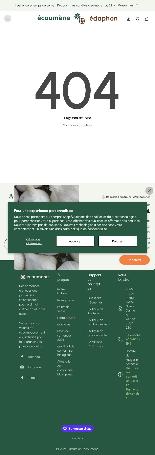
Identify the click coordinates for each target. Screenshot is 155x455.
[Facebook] (23, 356)
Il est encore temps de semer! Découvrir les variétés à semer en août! (63, 5)
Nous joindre (65, 300)
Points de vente (63, 309)
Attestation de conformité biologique (65, 367)
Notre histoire (62, 291)
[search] (137, 19)
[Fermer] (149, 191)
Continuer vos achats (77, 125)
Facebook (35, 357)
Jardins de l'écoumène (83, 449)
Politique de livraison (95, 311)
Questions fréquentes (95, 300)
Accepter (75, 241)
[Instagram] (23, 367)
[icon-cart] (146, 19)
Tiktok (32, 378)
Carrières (63, 324)
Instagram (35, 367)
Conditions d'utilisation (95, 344)
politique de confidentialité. (89, 229)
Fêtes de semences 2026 (64, 335)
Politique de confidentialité (97, 333)
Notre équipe (66, 318)
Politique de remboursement (97, 322)
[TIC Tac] (23, 377)
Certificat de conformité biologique (65, 350)
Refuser (117, 241)
